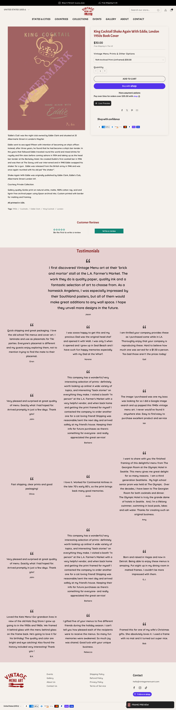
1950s (15, 209)
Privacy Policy (96, 682)
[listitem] (71, 3)
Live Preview (104, 103)
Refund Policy (96, 678)
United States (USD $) (15, 9)
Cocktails (24, 209)
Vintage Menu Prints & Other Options (114, 53)
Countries (61, 19)
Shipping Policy (97, 674)
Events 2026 (80, 3)
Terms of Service (98, 686)
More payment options (129, 92)
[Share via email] (137, 110)
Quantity (98, 67)
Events (97, 19)
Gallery (111, 19)
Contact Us (52, 686)
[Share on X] (127, 110)
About (124, 19)
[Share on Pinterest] (132, 110)
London (60, 209)
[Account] (165, 10)
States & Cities (41, 19)
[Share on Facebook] (122, 110)
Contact (138, 19)
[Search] (158, 10)
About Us (51, 682)
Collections (80, 19)
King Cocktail (48, 209)
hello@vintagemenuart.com (146, 681)
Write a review (109, 231)
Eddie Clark (35, 209)
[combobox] (145, 10)
